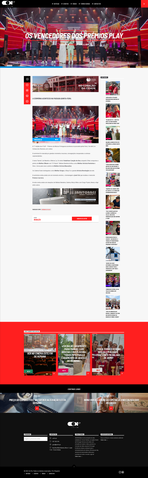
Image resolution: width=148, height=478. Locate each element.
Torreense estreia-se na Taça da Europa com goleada (112, 291)
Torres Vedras (85, 4)
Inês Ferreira (96, 372)
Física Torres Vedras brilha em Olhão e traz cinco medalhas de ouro (108, 353)
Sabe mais (78, 456)
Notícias (56, 4)
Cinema (27, 335)
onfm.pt (54, 438)
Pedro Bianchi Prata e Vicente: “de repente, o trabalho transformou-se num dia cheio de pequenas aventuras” (112, 240)
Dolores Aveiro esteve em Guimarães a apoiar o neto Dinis (113, 144)
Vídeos (75, 4)
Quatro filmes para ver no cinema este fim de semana (40, 353)
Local (95, 335)
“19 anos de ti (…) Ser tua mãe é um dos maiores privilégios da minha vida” (112, 121)
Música (70, 29)
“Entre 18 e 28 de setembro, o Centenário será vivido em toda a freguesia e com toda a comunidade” (112, 266)
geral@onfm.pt (56, 444)
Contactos (97, 4)
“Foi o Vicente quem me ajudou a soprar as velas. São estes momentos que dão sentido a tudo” (113, 214)
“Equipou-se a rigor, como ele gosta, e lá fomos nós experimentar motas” (112, 190)
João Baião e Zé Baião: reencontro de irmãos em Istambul (112, 99)
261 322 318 (55, 441)
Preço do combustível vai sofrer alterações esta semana (37, 401)
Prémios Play (46, 209)
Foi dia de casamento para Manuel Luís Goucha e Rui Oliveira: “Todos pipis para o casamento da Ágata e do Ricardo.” (73, 353)
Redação (72, 44)
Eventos (65, 4)
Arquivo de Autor (82, 218)
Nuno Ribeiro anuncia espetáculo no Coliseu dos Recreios (111, 401)
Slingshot (57, 471)
